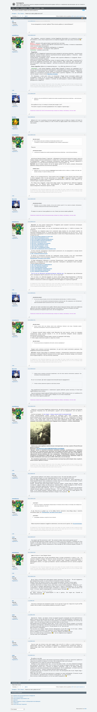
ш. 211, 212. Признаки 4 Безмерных (39, 265)
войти (72, 16)
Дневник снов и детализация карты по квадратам (24, 695)
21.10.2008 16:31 (31, 293)
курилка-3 (15, 700)
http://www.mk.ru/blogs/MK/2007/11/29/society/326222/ (50, 448)
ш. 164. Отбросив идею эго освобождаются (41, 264)
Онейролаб (15, 702)
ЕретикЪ (14, 93)
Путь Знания (21, 13)
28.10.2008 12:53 (31, 498)
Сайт (13, 90)
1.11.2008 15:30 (31, 641)
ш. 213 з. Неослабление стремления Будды (41, 268)
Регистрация (37, 8)
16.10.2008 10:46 (31, 134)
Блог (13, 8)
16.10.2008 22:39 (31, 199)
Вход (43, 8)
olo (13, 21)
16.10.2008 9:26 (31, 117)
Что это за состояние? (18, 697)
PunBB (85, 708)
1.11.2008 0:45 (31, 600)
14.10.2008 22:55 (31, 93)
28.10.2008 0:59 (31, 473)
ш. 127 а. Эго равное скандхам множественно (41, 239)
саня (13, 473)
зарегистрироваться (80, 16)
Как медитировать (77, 523)
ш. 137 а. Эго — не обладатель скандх (39, 247)
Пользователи (24, 8)
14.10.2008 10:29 (31, 35)
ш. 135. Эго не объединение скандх (39, 244)
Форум (17, 8)
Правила (30, 8)
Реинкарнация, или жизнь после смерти (40, 258)
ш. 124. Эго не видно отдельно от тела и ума (41, 236)
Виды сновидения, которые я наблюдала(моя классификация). (26, 701)
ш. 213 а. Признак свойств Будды (38, 267)
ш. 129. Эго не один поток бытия (38, 241)
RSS (84, 18)
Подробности (15, 25)
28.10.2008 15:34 (31, 552)
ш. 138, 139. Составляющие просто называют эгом (43, 248)
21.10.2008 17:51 (31, 320)
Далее (26, 16)
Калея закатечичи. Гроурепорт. (20, 704)
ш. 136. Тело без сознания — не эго (39, 246)
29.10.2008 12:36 (31, 576)
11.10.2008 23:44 (31, 21)
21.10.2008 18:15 (31, 368)
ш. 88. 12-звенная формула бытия (38, 253)
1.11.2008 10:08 (31, 614)
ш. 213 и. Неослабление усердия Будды (40, 270)
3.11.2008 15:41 (31, 655)
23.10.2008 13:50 (31, 406)
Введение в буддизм (52, 74)
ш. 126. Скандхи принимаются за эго (39, 237)
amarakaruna (15, 35)
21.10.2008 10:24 (31, 221)
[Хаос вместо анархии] (13, 4)
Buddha (14, 117)
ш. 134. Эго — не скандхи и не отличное (40, 243)
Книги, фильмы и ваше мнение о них (21, 698)
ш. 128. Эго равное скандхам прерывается (41, 240)
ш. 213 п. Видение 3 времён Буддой (39, 271)
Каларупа (20, 3)
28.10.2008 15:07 (31, 537)
